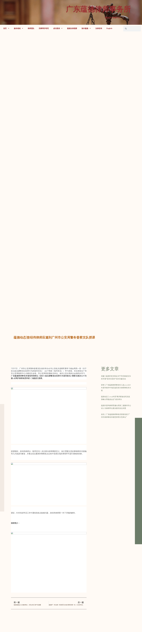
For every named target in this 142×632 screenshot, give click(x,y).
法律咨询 (98, 28)
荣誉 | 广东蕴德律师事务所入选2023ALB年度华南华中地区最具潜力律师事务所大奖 (116, 388)
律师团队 (31, 28)
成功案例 (56, 28)
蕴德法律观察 (72, 28)
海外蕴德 (85, 28)
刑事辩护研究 (44, 28)
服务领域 (17, 28)
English (109, 28)
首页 (5, 28)
